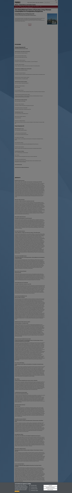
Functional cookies (34, 487)
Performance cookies (34, 490)
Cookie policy (17, 491)
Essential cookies (34, 485)
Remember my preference (50, 487)
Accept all (50, 485)
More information (50, 489)
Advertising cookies (34, 488)
